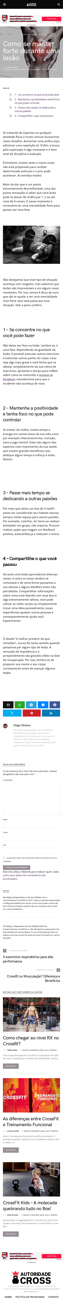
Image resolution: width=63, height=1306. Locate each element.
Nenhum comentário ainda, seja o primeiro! (22, 69)
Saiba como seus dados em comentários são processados (31, 875)
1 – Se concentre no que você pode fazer (37, 94)
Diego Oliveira (12, 67)
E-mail (6, 832)
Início (5, 35)
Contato (53, 1297)
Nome (5, 820)
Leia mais (11, 1066)
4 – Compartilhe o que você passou (34, 115)
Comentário (8, 780)
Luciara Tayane (13, 1131)
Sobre (8, 1297)
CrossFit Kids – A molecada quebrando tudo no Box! (30, 1206)
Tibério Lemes (12, 1050)
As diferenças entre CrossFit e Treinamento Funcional (31, 1122)
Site (4, 845)
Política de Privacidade (30, 1297)
